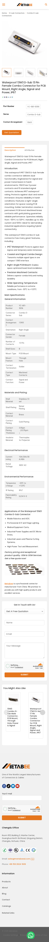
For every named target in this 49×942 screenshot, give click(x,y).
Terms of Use (40, 935)
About (5, 887)
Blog (4, 893)
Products (6, 881)
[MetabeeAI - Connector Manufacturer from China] (24, 4)
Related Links (8, 913)
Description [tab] (10, 150)
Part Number (8, 106)
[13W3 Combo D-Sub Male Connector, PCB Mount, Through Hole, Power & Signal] (13, 699)
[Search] (46, 4)
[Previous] (6, 43)
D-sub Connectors (16, 13)
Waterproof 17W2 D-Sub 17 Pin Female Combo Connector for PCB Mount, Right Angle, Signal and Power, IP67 (36, 721)
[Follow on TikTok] (9, 786)
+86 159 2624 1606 (17, 864)
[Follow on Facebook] (4, 786)
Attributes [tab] (29, 150)
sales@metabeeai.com (21, 858)
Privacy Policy (26, 935)
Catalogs (6, 906)
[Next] (43, 43)
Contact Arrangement (12, 122)
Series (6, 114)
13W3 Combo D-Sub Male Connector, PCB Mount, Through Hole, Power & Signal (12, 717)
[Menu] (3, 4)
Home (4, 13)
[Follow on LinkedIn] (13, 786)
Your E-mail (7, 793)
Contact (6, 899)
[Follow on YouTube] (17, 786)
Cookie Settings (10, 935)
